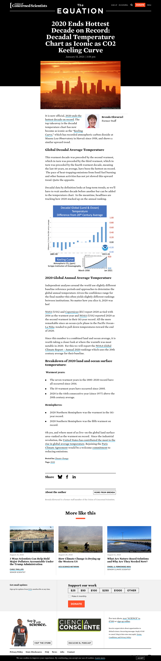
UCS (30, 589)
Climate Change (61, 458)
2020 (52, 462)
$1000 (118, 590)
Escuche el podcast (80, 643)
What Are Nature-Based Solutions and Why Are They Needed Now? (128, 560)
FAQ (47, 652)
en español (123, 5)
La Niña (49, 327)
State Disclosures (34, 652)
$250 (105, 590)
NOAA (83, 315)
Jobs (62, 652)
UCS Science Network (68, 567)
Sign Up (114, 5)
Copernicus (71, 311)
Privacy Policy (16, 652)
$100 (94, 590)
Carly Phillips (17, 569)
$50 (83, 590)
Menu (149, 5)
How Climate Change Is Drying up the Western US (79, 560)
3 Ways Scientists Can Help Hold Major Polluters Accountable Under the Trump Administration (32, 561)
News (54, 652)
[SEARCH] (131, 5)
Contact (71, 652)
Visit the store (42, 643)
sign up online (123, 621)
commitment (99, 447)
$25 (73, 590)
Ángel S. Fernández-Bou (119, 567)
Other (131, 590)
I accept (140, 658)
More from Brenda (104, 492)
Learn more (100, 658)
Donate (140, 5)
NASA (48, 311)
